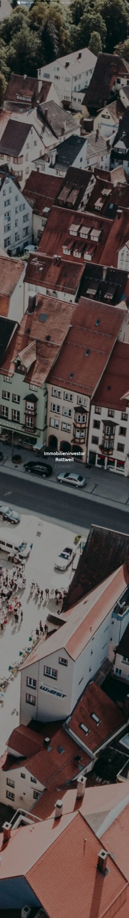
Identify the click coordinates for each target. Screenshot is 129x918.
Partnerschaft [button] (42, 2)
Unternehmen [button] (53, 2)
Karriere (61, 2)
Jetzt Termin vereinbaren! (64, 466)
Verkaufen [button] (33, 2)
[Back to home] (22, 2)
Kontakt (68, 2)
